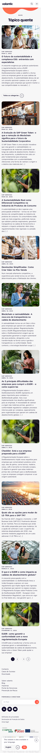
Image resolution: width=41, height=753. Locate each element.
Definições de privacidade (10, 717)
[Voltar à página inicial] (7, 4)
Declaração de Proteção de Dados (13, 719)
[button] (37, 4)
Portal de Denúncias (9, 688)
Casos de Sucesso (8, 671)
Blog (3, 683)
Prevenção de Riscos (9, 690)
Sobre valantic (7, 681)
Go (24, 747)
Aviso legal (5, 722)
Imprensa (5, 686)
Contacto (5, 669)
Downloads (6, 674)
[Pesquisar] (32, 4)
